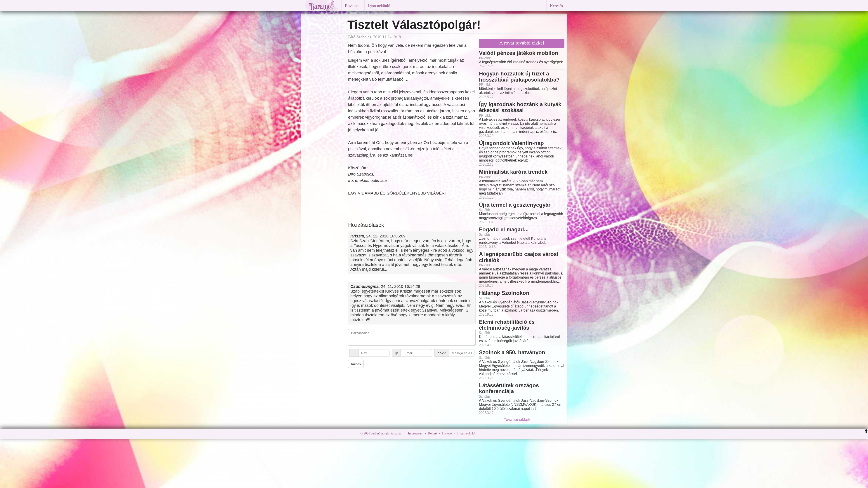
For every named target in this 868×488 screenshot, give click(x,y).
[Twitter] (494, 433)
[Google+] (486, 433)
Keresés (556, 5)
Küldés (356, 364)
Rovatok (352, 5)
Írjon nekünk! (379, 5)
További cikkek (517, 419)
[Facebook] (479, 433)
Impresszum (415, 433)
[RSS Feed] (501, 433)
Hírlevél (447, 433)
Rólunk (432, 433)
